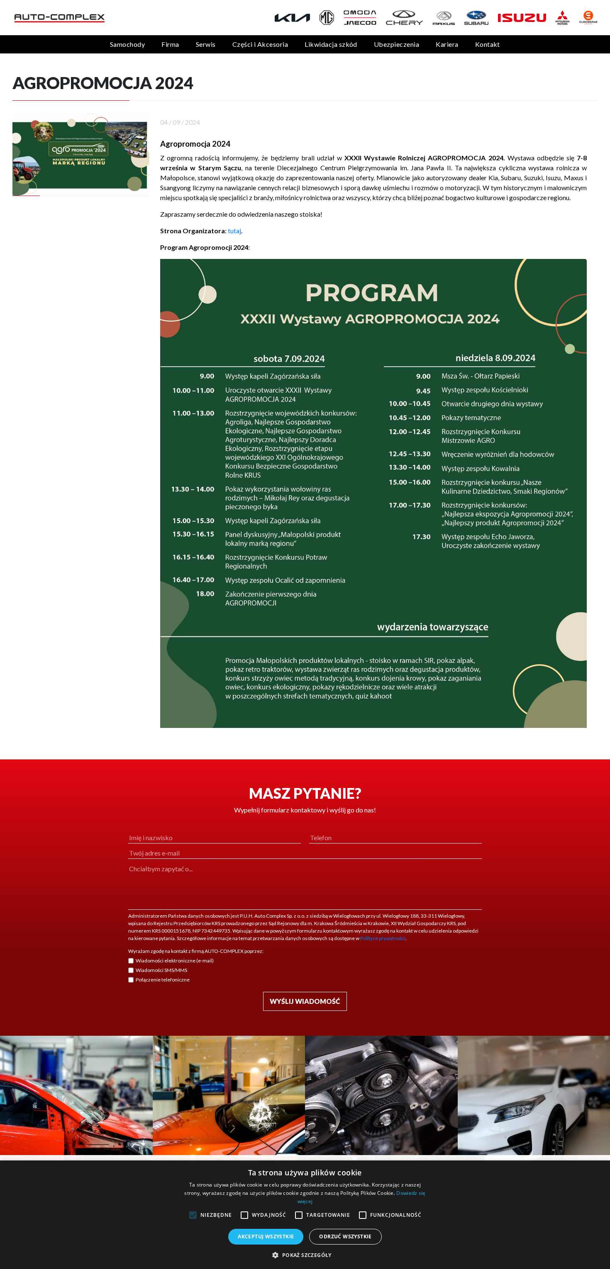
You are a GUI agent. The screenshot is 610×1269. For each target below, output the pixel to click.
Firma (170, 44)
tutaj (234, 230)
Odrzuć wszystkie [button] (345, 1236)
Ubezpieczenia (396, 44)
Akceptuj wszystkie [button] (266, 1236)
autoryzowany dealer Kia (462, 177)
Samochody (127, 44)
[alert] (305, 1214)
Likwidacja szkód (331, 44)
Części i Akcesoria (260, 44)
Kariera (447, 44)
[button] (304, 1255)
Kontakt (487, 44)
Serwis (206, 44)
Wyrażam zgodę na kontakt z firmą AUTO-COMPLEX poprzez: (196, 951)
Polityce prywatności (382, 938)
